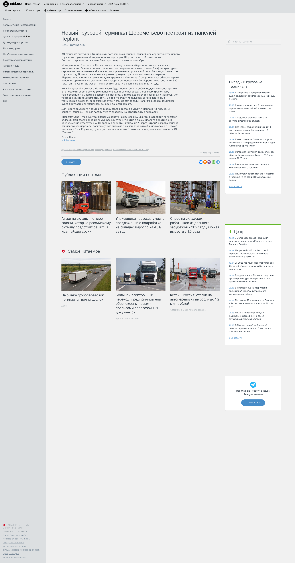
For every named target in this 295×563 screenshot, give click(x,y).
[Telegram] (218, 162)
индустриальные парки (14, 557)
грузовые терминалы (71, 149)
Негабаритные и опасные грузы (18, 54)
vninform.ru (68, 140)
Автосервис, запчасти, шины (17, 89)
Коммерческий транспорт (16, 77)
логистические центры (14, 546)
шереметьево (87, 149)
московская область (13, 538)
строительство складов (14, 535)
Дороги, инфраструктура (15, 42)
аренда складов (11, 553)
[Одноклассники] (205, 162)
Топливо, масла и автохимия (17, 95)
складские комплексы (13, 542)
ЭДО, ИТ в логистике (13, 36)
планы (27, 538)
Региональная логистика (15, 30)
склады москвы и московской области (21, 550)
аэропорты (99, 149)
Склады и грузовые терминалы (18, 71)
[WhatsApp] (213, 162)
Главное (7, 19)
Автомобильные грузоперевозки (19, 25)
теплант (108, 149)
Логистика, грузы (11, 48)
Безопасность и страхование (17, 60)
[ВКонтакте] (201, 162)
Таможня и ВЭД (11, 65)
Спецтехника (9, 83)
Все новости (235, 186)
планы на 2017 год (140, 149)
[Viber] (209, 162)
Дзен (5, 101)
